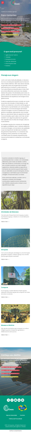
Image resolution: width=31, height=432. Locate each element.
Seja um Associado (11, 415)
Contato (22, 415)
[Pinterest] (22, 400)
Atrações (4, 250)
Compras (4, 287)
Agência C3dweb (21, 426)
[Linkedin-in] (19, 400)
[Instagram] (8, 400)
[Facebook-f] (12, 400)
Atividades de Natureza (10, 212)
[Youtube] (15, 400)
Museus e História (7, 325)
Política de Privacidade (15, 419)
